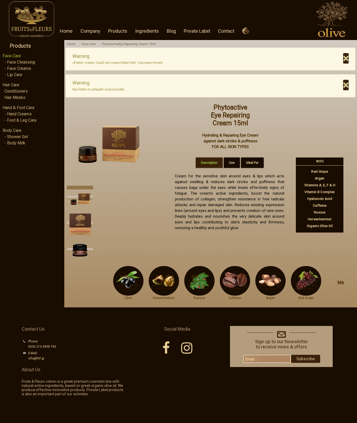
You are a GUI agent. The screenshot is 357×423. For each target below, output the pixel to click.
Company (90, 31)
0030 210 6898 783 (42, 346)
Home (66, 31)
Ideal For (252, 163)
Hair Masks (14, 97)
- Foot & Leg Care (20, 120)
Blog (171, 31)
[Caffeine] (235, 293)
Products (117, 31)
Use (232, 163)
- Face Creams (17, 68)
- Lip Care (13, 74)
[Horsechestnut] (164, 293)
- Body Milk (14, 142)
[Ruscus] (199, 293)
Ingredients (147, 31)
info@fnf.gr (36, 358)
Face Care (12, 55)
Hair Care (11, 84)
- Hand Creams (18, 113)
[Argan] (270, 293)
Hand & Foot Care (18, 107)
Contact (226, 31)
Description (209, 163)
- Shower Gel (16, 136)
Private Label (197, 31)
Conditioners (16, 91)
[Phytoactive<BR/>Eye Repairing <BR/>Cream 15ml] (107, 141)
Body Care (12, 130)
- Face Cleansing (19, 62)
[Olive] (128, 293)
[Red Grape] (305, 293)
